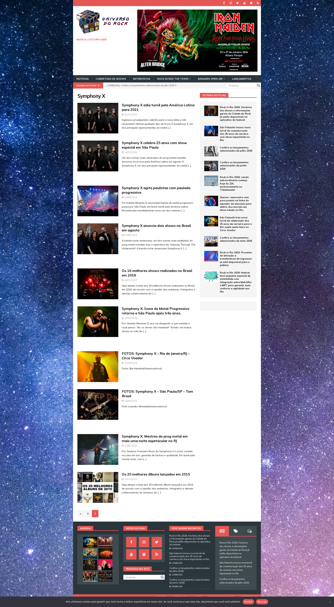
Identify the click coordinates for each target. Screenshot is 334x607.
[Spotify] (251, 3)
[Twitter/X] (237, 3)
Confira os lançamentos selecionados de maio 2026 (236, 239)
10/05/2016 (131, 318)
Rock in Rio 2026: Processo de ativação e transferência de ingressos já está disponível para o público (236, 259)
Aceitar (248, 601)
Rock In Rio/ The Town (172, 78)
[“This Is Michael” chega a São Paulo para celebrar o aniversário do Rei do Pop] (105, 542)
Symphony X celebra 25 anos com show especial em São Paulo (154, 145)
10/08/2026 (177, 563)
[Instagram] (231, 3)
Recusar (262, 601)
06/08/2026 (177, 586)
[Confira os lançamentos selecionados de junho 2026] (211, 166)
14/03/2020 (131, 152)
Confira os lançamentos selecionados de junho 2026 (234, 165)
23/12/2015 (131, 479)
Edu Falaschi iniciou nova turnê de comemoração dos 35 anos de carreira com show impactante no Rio (235, 134)
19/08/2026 (177, 548)
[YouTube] (244, 3)
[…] (169, 127)
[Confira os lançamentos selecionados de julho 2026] (211, 151)
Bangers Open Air (210, 78)
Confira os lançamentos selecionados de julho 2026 (236, 149)
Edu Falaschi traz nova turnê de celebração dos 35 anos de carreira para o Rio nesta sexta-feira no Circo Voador (236, 224)
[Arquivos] (258, 3)
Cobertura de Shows (111, 78)
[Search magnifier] (258, 85)
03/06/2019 (131, 235)
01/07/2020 (131, 114)
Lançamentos (241, 78)
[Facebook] (224, 3)
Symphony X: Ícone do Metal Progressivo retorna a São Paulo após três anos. (155, 310)
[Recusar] (329, 602)
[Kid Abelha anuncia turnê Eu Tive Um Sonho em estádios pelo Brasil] (105, 565)
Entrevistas (141, 78)
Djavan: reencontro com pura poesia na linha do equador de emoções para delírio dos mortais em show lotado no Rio (235, 204)
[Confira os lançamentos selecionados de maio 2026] (211, 241)
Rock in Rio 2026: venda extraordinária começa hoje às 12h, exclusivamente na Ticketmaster (234, 183)
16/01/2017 (131, 280)
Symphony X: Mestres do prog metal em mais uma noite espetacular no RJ (155, 438)
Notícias (83, 78)
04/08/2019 (131, 197)
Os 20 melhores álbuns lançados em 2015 (156, 474)
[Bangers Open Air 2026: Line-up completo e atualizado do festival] (105, 576)
